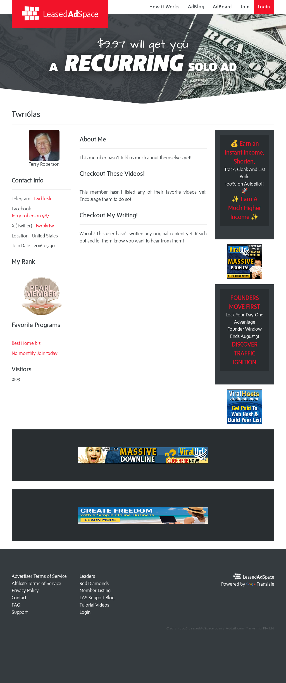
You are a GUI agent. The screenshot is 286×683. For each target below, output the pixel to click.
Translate (265, 584)
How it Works (164, 6)
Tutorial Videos (94, 605)
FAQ (16, 605)
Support (20, 612)
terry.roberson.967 (30, 215)
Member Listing (95, 590)
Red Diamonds (94, 583)
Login (264, 6)
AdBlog (196, 6)
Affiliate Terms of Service (36, 583)
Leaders (87, 576)
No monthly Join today (35, 353)
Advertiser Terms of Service (39, 576)
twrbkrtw (45, 226)
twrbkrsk (42, 198)
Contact (19, 597)
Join (245, 6)
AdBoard (222, 6)
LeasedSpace (70, 14)
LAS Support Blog (97, 597)
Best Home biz (26, 343)
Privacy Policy (25, 590)
